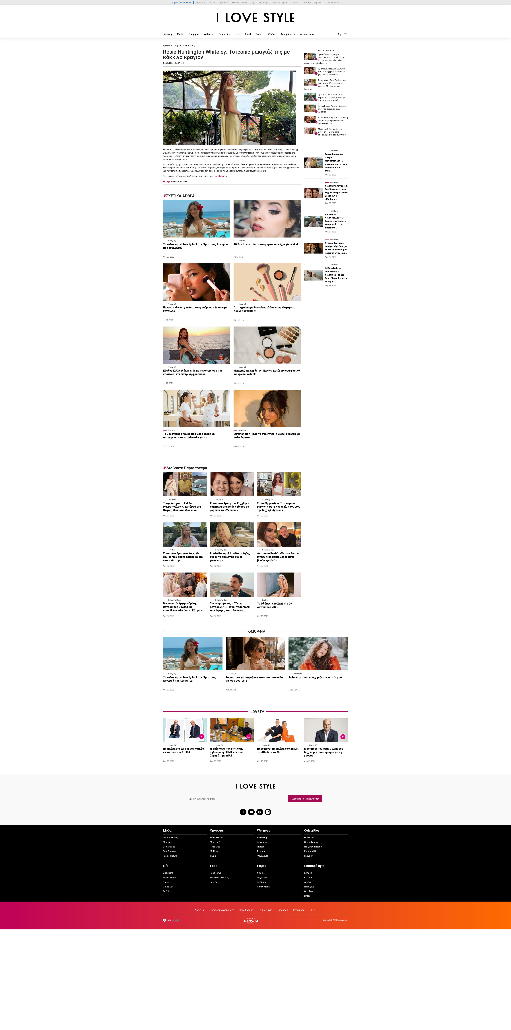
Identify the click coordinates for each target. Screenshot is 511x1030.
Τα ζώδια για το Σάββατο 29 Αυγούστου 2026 (274, 605)
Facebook (282, 910)
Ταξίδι (166, 891)
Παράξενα (309, 886)
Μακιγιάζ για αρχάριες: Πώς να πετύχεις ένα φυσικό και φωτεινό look (267, 372)
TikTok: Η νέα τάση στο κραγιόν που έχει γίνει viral (266, 244)
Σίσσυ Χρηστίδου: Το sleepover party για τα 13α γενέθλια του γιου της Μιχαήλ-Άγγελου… (278, 507)
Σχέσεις (261, 851)
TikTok (312, 910)
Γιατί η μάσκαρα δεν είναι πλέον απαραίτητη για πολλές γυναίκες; (264, 309)
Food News (215, 873)
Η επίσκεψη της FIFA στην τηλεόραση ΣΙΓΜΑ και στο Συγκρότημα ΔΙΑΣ (226, 752)
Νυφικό (261, 873)
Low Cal (214, 882)
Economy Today (239, 2)
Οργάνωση (262, 877)
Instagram (298, 910)
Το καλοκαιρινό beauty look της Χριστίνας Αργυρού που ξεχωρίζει (195, 246)
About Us (200, 910)
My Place (318, 2)
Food (248, 34)
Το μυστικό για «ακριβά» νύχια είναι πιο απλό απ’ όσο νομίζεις (254, 679)
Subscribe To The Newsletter (305, 799)
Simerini (212, 2)
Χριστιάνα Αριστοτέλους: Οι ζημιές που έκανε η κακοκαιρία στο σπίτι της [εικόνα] (332, 97)
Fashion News (170, 856)
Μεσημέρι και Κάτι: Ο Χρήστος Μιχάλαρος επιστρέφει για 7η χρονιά (323, 752)
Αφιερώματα (288, 34)
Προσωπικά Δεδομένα (222, 910)
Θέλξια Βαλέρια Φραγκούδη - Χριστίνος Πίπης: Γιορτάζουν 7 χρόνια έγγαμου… (336, 275)
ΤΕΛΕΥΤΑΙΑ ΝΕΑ (326, 51)
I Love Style (263, 2)
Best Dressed (169, 851)
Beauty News (216, 837)
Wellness (208, 34)
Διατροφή (262, 842)
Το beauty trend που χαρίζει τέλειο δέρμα (315, 677)
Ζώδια (271, 34)
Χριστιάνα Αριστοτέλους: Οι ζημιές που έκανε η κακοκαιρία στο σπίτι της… (183, 557)
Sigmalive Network (181, 2)
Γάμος (259, 34)
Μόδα (180, 34)
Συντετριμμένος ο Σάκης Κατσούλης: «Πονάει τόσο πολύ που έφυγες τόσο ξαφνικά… (230, 607)
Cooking (307, 2)
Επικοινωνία (265, 910)
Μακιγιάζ (190, 45)
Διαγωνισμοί (307, 34)
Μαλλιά (214, 851)
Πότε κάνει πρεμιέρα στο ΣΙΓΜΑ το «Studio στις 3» (277, 750)
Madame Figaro (280, 2)
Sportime (224, 2)
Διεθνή (307, 882)
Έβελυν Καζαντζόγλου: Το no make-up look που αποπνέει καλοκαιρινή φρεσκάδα (192, 372)
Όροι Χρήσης (246, 910)
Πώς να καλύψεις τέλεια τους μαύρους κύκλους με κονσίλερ (195, 309)
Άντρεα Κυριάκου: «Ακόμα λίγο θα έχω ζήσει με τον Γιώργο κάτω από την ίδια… (336, 248)
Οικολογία (309, 891)
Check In (295, 2)
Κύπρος (308, 873)
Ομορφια (256, 631)
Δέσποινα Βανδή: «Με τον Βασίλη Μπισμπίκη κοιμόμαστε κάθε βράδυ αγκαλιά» (278, 557)
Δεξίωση (261, 882)
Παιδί (166, 882)
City (252, 2)
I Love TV (172, 745)
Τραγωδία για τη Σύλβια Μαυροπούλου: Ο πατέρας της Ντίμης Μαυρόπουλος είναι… (182, 507)
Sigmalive (200, 2)
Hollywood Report (313, 846)
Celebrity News (268, 500)
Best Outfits (169, 846)
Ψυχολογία (262, 856)
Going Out (168, 886)
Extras (307, 896)
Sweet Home (169, 877)
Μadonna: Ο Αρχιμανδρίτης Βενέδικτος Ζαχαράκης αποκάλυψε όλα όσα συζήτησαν (183, 607)
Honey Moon (263, 886)
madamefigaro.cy (219, 176)
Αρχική (168, 34)
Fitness (260, 846)
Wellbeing (262, 837)
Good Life (168, 873)
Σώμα (233, 674)
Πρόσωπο (298, 674)
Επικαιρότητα (314, 866)
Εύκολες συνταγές (219, 877)
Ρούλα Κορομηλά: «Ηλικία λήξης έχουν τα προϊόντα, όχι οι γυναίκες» (230, 557)
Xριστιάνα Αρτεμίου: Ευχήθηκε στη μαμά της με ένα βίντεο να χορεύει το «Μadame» (229, 507)
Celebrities (224, 34)
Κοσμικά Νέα (310, 851)
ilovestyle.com (342, 920)
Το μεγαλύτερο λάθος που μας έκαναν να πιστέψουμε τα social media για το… (189, 435)
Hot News (172, 500)
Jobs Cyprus (333, 2)
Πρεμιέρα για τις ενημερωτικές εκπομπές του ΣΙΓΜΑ (183, 750)
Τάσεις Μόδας (170, 837)
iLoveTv (257, 711)
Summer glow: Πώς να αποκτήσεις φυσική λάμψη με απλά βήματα (267, 435)
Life (238, 34)
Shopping (167, 842)
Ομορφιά (194, 34)
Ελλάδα (308, 877)
